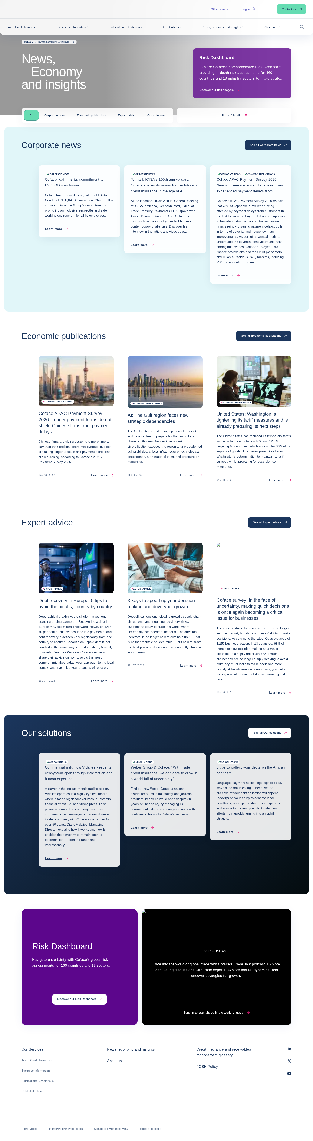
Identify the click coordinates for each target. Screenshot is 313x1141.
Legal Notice (30, 1129)
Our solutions (156, 115)
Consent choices (150, 1129)
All (31, 115)
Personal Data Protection (66, 1129)
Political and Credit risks (38, 1080)
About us (114, 1061)
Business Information (36, 1070)
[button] (73, 27)
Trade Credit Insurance (37, 1060)
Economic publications (92, 115)
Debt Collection (32, 1091)
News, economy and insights (131, 1049)
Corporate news (55, 115)
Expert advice (127, 115)
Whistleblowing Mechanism (111, 1129)
